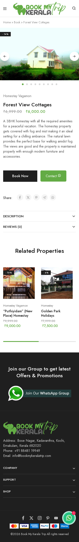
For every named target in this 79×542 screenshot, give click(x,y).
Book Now (20, 176)
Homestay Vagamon (17, 96)
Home (7, 22)
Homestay (47, 305)
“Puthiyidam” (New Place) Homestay (17, 313)
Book (17, 22)
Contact (52, 176)
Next (74, 56)
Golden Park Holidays (50, 313)
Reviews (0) (12, 226)
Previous (4, 56)
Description (13, 216)
